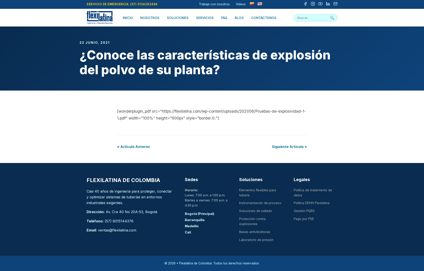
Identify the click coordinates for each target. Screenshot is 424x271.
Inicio (128, 18)
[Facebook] (305, 4)
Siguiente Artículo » (289, 146)
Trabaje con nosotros (214, 4)
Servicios (205, 18)
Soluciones (178, 18)
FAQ (224, 18)
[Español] (252, 3)
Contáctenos (263, 18)
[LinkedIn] (328, 4)
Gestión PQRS (304, 211)
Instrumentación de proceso (260, 203)
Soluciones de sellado (255, 211)
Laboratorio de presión (256, 240)
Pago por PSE (304, 219)
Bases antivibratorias (254, 232)
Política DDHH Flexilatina (311, 203)
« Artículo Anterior (133, 146)
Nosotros (149, 18)
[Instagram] (313, 4)
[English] (259, 3)
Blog (239, 18)
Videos (241, 4)
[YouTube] (320, 4)
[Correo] (335, 4)
